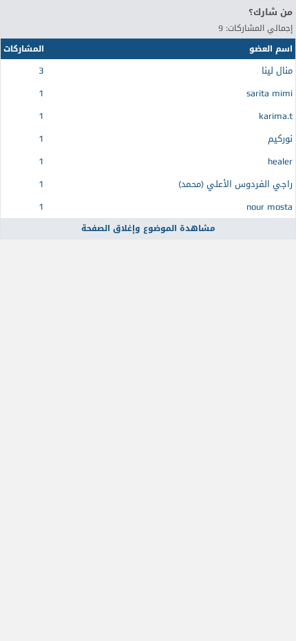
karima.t (276, 115)
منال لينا (277, 70)
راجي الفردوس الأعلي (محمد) (235, 184)
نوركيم (280, 138)
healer (280, 161)
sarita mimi (269, 93)
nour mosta (269, 206)
